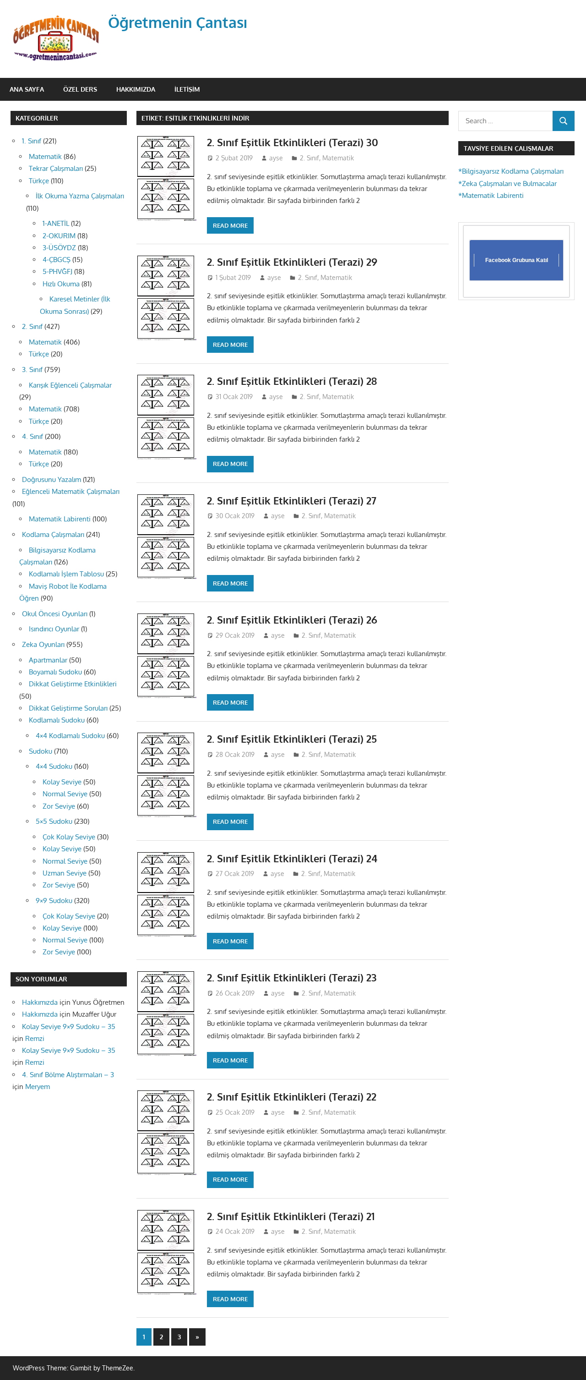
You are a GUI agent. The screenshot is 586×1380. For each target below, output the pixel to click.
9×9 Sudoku (54, 900)
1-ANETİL (56, 223)
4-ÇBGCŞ (57, 259)
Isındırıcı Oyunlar (54, 628)
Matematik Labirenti (60, 519)
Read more (230, 225)
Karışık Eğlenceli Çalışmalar (70, 385)
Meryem (37, 1086)
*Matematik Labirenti (491, 195)
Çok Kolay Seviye (69, 836)
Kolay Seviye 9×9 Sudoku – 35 (68, 1026)
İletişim (187, 89)
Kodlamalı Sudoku (57, 720)
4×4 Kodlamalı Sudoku (70, 735)
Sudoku (40, 751)
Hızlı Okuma (61, 283)
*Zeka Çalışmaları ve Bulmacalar (507, 183)
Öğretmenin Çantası (178, 22)
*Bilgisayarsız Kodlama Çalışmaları (511, 171)
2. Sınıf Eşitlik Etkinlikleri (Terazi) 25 (292, 738)
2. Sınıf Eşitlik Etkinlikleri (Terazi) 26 (292, 619)
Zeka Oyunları (43, 644)
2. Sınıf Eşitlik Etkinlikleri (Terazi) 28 (292, 380)
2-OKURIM (59, 235)
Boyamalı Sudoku (55, 672)
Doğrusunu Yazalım (51, 479)
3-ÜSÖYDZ (59, 247)
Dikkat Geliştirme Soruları (68, 708)
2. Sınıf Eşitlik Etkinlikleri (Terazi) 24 (292, 858)
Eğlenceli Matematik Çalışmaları (70, 491)
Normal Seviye (65, 793)
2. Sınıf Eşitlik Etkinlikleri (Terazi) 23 (292, 977)
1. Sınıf (31, 141)
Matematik (338, 158)
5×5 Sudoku (54, 821)
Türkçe (39, 180)
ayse (276, 158)
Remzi (34, 1038)
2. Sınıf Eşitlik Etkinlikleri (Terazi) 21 (290, 1216)
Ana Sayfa (27, 89)
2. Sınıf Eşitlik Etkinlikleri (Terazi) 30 (292, 142)
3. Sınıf (32, 369)
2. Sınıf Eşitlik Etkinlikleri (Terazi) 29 (292, 261)
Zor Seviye (59, 806)
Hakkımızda (135, 89)
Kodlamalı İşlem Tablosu (66, 574)
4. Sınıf (32, 436)
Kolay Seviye (62, 782)
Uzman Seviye (65, 873)
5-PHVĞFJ (57, 271)
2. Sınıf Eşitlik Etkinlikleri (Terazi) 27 (291, 500)
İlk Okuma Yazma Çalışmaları (80, 196)
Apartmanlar (48, 660)
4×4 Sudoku (54, 766)
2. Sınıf (309, 158)
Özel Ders (80, 89)
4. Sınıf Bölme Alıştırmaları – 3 (68, 1074)
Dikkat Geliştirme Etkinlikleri (73, 683)
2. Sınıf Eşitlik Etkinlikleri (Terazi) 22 (291, 1096)
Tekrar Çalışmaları (56, 168)
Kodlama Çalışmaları (53, 534)
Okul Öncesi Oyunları (54, 613)
